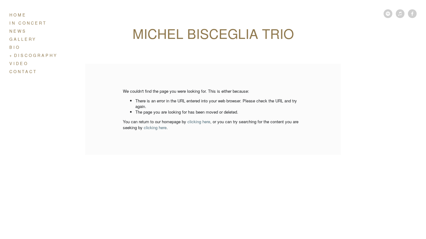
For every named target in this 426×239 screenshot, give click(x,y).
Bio (14, 47)
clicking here (198, 121)
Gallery (22, 39)
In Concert (28, 23)
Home (18, 15)
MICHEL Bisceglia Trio (213, 33)
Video (18, 63)
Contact (23, 71)
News (18, 31)
